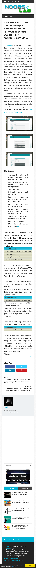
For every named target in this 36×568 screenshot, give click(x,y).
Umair (6, 407)
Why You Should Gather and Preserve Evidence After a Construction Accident (20, 526)
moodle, (8, 412)
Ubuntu (8, 546)
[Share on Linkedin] (10, 370)
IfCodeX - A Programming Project (13, 560)
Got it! (30, 565)
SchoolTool (8, 45)
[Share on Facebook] (10, 366)
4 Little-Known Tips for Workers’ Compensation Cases (21, 509)
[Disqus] (18, 441)
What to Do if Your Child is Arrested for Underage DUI (20, 493)
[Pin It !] (21, 370)
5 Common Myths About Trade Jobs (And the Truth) (20, 517)
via (31, 357)
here (19, 226)
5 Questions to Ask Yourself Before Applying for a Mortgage (21, 501)
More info (14, 566)
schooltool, (14, 412)
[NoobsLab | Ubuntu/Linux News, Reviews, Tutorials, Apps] (18, 9)
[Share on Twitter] (21, 366)
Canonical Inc (9, 548)
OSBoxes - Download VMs (11, 558)
